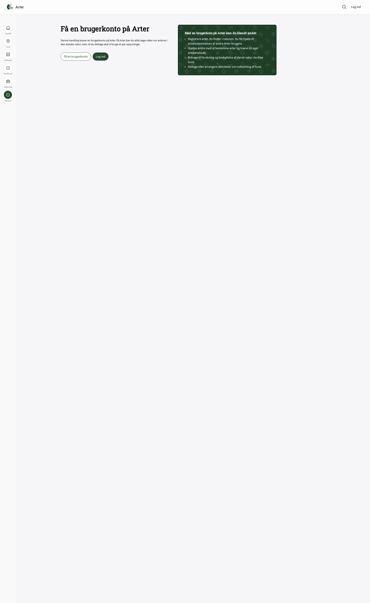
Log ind (356, 7)
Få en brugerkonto (76, 56)
